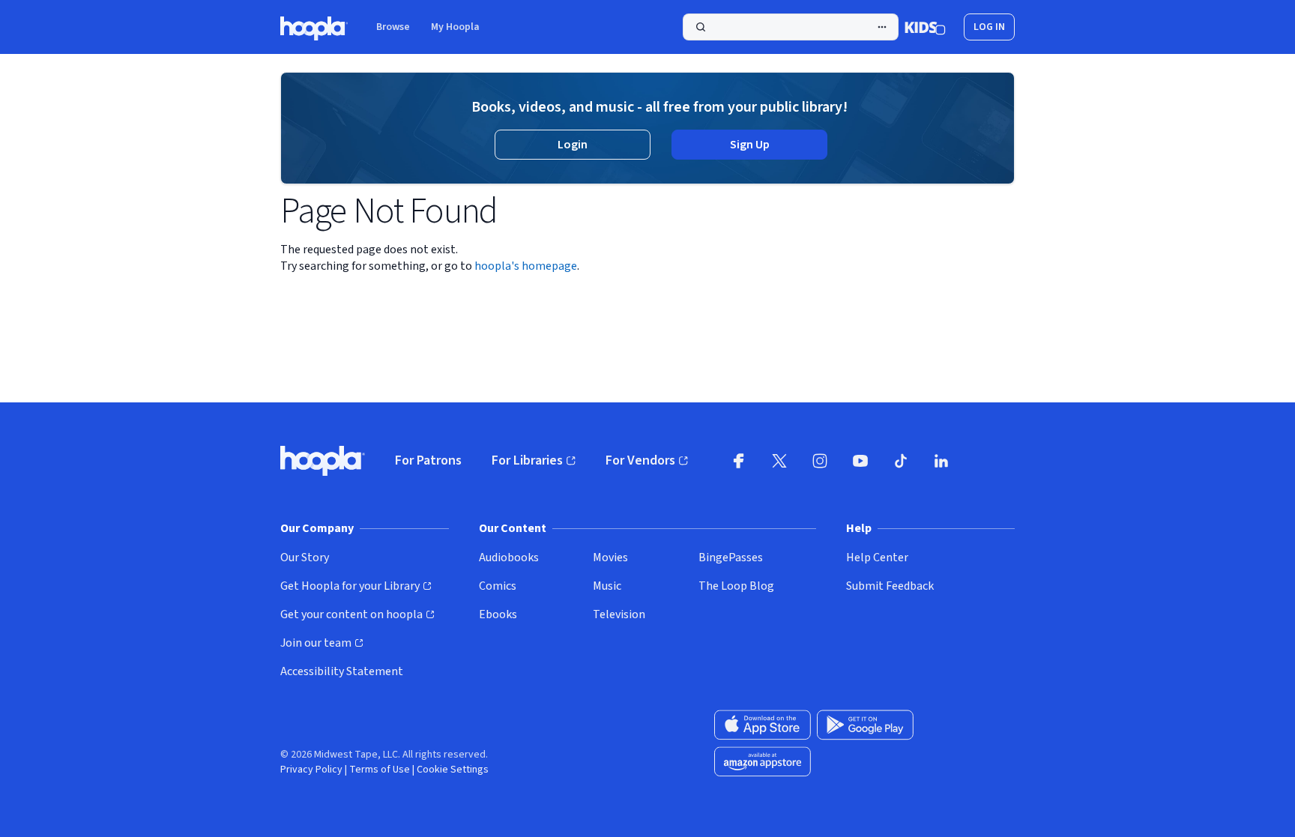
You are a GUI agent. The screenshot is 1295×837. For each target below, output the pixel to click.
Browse (393, 26)
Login (573, 144)
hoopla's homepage (525, 266)
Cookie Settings (453, 769)
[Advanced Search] (882, 27)
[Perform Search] (791, 26)
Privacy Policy (311, 769)
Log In (989, 26)
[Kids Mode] (925, 27)
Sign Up (750, 144)
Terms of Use (379, 769)
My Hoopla (455, 26)
